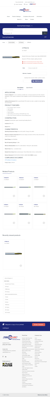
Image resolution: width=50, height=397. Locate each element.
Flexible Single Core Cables (27, 342)
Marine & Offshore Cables (26, 350)
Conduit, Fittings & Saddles (26, 383)
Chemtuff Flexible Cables (26, 341)
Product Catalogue (18, 4)
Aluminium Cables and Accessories (28, 349)
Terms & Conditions (38, 352)
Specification (29, 87)
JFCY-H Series (7, 312)
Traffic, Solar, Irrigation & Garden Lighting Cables (27, 369)
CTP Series (21, 42)
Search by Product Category (23, 25)
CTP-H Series (7, 291)
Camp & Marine (24, 380)
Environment (37, 363)
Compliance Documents (28, 16)
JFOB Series (7, 304)
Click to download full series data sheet (32, 61)
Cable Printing (37, 350)
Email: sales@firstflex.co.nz (30, 2)
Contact (32, 19)
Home (8, 16)
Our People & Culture (38, 360)
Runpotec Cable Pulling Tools (27, 338)
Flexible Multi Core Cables (26, 344)
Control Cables (11, 42)
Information (39, 16)
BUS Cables (24, 360)
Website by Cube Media (42, 394)
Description (20, 87)
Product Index (37, 353)
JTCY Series (7, 307)
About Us (19, 19)
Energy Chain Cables (25, 361)
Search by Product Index (8, 37)
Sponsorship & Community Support (41, 361)
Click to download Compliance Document (33, 63)
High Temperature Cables (26, 363)
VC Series (6, 302)
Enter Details (38, 325)
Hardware (23, 382)
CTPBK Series (7, 289)
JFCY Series (7, 309)
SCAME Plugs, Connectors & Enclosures (27, 376)
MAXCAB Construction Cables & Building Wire (27, 347)
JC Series (6, 299)
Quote (26, 4)
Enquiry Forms (37, 347)
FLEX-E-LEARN (37, 355)
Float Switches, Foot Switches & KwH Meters (27, 386)
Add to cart (38, 81)
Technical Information (38, 344)
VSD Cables (24, 352)
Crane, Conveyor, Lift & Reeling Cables (27, 365)
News (26, 19)
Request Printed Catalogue (39, 349)
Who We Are (37, 358)
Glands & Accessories (26, 374)
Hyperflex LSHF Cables (26, 339)
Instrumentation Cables (26, 355)
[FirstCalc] (32, 4)
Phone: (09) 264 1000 (19, 2)
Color (24, 68)
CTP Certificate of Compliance (11, 160)
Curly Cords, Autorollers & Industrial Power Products (28, 372)
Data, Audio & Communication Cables (27, 358)
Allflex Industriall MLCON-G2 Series (11, 294)
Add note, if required (27, 73)
